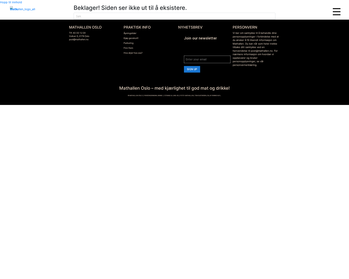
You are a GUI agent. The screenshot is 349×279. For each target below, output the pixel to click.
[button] (336, 23)
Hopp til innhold (11, 2)
